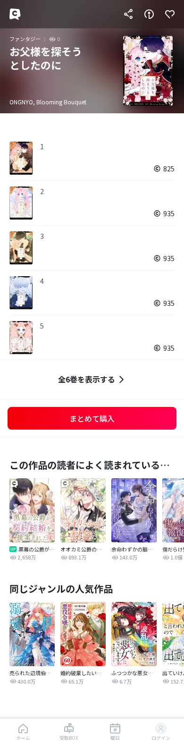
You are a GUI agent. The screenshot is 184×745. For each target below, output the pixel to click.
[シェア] (128, 14)
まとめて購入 (92, 418)
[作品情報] (149, 14)
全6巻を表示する (86, 379)
